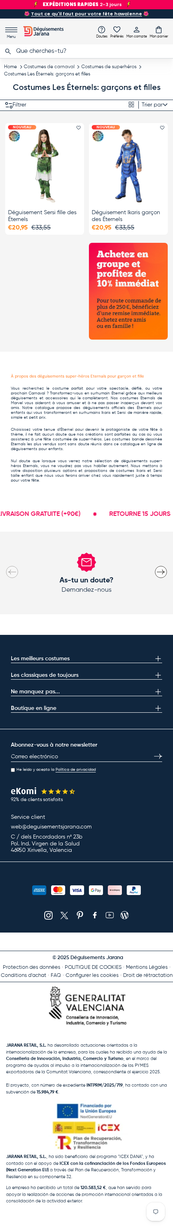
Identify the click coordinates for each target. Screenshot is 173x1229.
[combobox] (86, 51)
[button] (159, 32)
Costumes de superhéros (108, 67)
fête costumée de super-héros (72, 439)
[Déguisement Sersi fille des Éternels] (44, 166)
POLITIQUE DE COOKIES (93, 967)
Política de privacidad (76, 770)
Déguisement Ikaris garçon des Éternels (126, 216)
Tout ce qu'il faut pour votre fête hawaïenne (86, 13)
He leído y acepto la (56, 770)
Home (10, 67)
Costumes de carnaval (49, 67)
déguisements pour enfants (37, 449)
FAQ (56, 975)
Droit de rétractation (148, 975)
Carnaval (37, 393)
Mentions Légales (147, 967)
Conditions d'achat (23, 975)
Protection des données (31, 967)
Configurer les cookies (92, 975)
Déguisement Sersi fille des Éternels (42, 216)
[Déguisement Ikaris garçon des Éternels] (128, 166)
